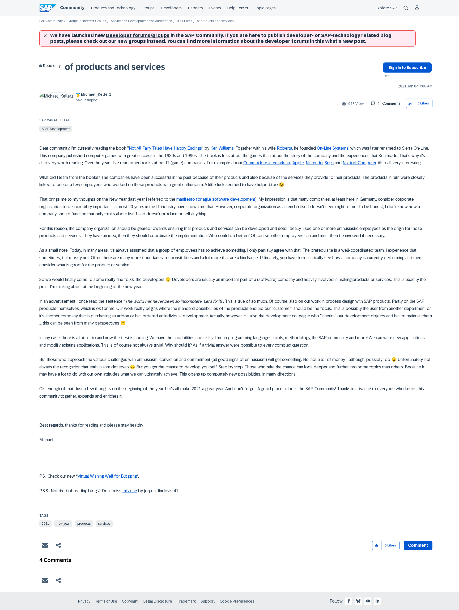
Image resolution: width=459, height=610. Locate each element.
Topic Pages (265, 8)
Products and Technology (113, 8)
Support (208, 601)
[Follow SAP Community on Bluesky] (358, 601)
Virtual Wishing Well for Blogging (107, 476)
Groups (148, 8)
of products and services (115, 67)
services (104, 523)
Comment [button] (418, 545)
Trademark (186, 601)
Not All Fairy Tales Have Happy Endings (165, 148)
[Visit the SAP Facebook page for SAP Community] (349, 601)
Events (215, 8)
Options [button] (386, 76)
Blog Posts (184, 21)
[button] (410, 103)
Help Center (237, 8)
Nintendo (314, 163)
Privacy (84, 601)
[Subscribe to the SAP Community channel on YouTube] (368, 601)
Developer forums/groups (137, 35)
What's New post (345, 41)
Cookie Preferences (237, 601)
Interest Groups (94, 21)
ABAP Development (56, 129)
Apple (298, 163)
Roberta (284, 148)
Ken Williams (222, 148)
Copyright (130, 601)
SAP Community (51, 21)
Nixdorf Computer (359, 163)
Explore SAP (386, 8)
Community (72, 7)
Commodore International (267, 163)
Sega (329, 163)
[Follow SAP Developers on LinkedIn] (377, 601)
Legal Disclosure (157, 601)
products (84, 523)
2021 (45, 523)
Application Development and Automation (141, 21)
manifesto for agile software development (215, 199)
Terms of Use (106, 601)
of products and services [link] (215, 21)
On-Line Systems (332, 148)
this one (129, 491)
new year (63, 523)
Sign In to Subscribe (407, 67)
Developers (171, 8)
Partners (195, 8)
